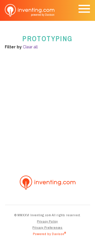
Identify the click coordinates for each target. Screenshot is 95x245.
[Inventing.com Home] (30, 10)
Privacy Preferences (47, 227)
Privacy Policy (47, 221)
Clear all (30, 47)
